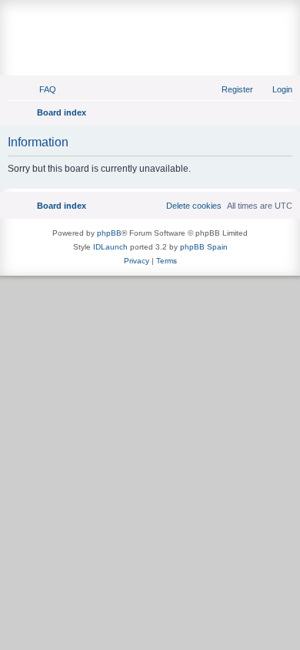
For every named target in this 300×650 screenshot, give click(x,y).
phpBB (109, 233)
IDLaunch (110, 247)
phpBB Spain (204, 247)
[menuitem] (40, 89)
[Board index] (150, 20)
